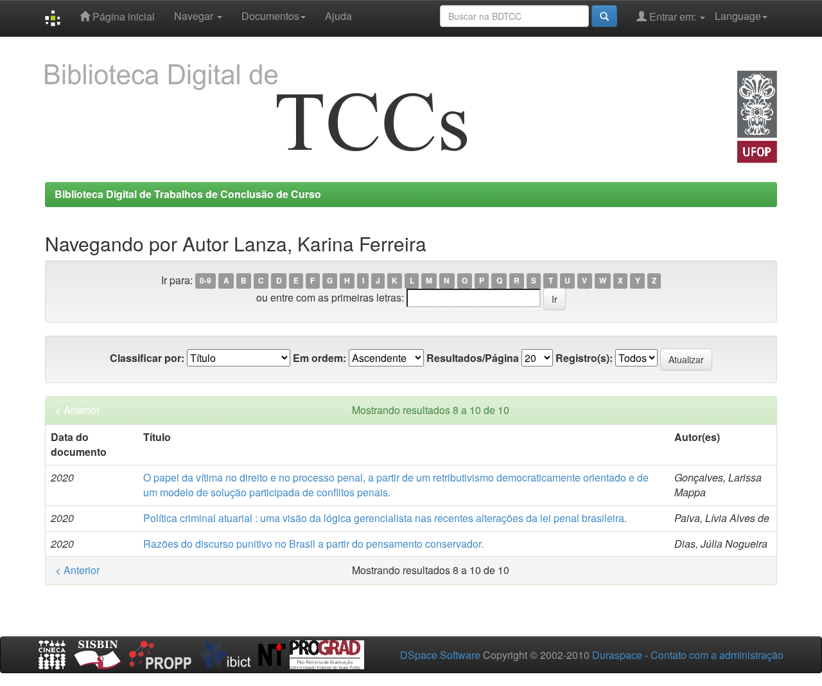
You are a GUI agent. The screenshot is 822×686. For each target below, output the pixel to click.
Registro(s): (584, 358)
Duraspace (617, 654)
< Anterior (77, 410)
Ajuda (338, 15)
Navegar (195, 15)
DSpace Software (440, 654)
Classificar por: (147, 358)
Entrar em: (673, 16)
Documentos (270, 15)
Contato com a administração (717, 654)
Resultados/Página (472, 358)
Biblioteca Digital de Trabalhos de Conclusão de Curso (188, 193)
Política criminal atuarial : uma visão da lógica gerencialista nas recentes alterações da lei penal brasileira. (385, 517)
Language (738, 15)
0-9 (205, 281)
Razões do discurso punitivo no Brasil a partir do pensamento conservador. (313, 543)
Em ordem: (319, 358)
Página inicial (122, 16)
